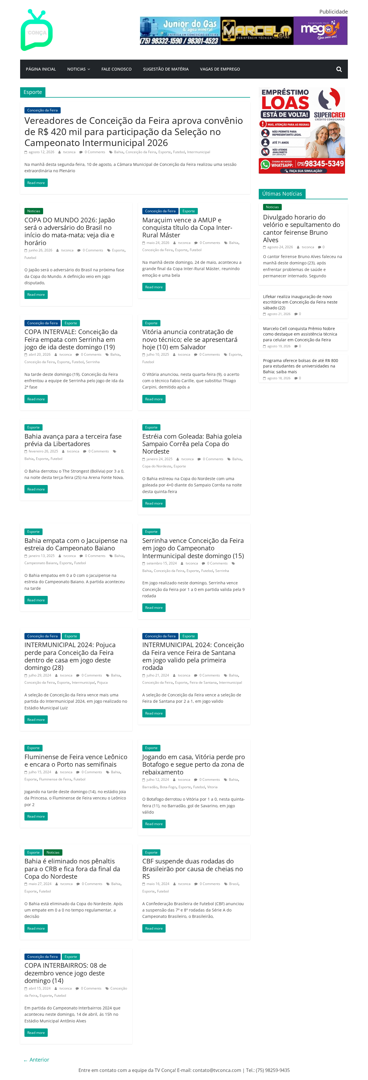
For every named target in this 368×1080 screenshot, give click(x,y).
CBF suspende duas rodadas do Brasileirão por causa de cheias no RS (192, 868)
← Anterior (36, 1059)
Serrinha (93, 361)
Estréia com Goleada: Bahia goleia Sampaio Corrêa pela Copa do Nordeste (192, 444)
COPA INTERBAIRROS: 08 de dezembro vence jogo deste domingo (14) (65, 973)
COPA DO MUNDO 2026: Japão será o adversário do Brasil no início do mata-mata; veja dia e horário (69, 231)
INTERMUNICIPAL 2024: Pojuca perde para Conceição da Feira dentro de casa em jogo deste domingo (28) (70, 656)
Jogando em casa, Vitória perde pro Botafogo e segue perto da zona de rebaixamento (193, 764)
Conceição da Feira (42, 110)
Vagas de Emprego (220, 69)
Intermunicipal (198, 151)
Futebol (179, 151)
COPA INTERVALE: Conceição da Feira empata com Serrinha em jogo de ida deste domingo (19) (71, 339)
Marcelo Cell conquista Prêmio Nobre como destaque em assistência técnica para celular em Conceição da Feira (300, 334)
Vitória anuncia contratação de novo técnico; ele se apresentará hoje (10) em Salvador (189, 339)
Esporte (164, 151)
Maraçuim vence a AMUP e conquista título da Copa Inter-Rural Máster (187, 227)
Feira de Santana (203, 682)
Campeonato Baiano (40, 562)
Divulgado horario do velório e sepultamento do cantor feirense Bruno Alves (301, 228)
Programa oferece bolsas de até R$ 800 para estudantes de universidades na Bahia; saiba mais (300, 366)
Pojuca (102, 682)
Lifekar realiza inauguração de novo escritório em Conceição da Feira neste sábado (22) (300, 302)
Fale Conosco (116, 69)
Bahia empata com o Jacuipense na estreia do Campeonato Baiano (75, 544)
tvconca (69, 151)
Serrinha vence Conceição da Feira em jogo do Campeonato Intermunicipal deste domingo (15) (193, 548)
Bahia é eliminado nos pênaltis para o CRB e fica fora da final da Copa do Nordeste (72, 868)
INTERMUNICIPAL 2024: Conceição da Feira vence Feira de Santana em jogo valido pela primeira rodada (193, 656)
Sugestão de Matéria (166, 69)
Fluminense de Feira (55, 779)
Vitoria (212, 787)
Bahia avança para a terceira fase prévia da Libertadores (73, 440)
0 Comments (94, 151)
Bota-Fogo (168, 787)
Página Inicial (41, 69)
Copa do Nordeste (156, 466)
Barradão (150, 787)
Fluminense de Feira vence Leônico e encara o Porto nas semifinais (75, 760)
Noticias (76, 69)
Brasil (233, 883)
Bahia (118, 151)
